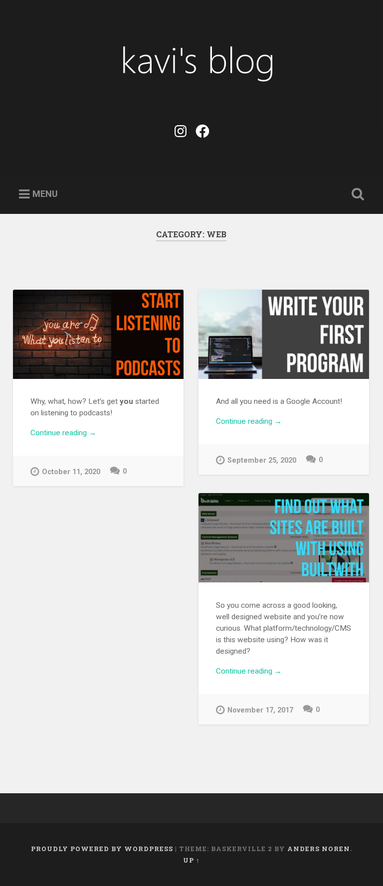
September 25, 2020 (261, 460)
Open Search (356, 194)
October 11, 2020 (71, 472)
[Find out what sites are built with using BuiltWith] (283, 537)
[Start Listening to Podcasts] (98, 334)
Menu (45, 193)
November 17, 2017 (260, 710)
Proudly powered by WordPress (102, 849)
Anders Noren (318, 849)
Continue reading (76, 433)
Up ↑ (191, 860)
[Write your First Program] (283, 334)
